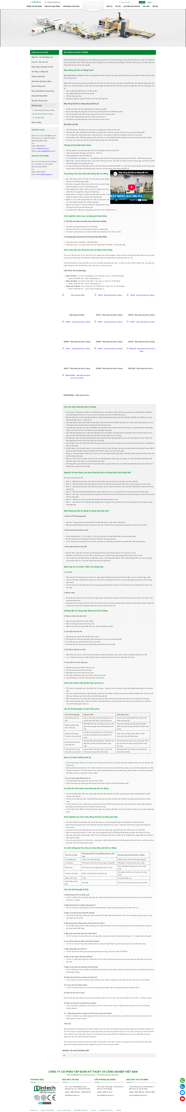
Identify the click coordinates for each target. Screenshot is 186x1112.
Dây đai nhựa (39, 117)
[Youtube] (182, 1098)
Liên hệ (155, 6)
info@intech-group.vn (53, 2)
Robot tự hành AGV (38, 76)
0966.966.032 (36, 2)
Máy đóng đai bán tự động (108, 44)
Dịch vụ (109, 6)
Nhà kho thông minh (38, 86)
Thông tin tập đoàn (34, 6)
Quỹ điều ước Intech (132, 6)
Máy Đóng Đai (91, 44)
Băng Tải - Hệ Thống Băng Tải (42, 57)
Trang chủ (33, 1110)
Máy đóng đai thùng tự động (44, 110)
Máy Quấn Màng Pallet (39, 96)
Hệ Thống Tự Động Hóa (40, 71)
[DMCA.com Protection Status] (44, 1103)
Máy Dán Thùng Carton (40, 100)
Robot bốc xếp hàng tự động (41, 81)
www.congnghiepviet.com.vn (46, 151)
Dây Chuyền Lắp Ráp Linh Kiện (42, 67)
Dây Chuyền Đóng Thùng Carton (43, 91)
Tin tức (118, 6)
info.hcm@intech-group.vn (44, 174)
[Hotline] (182, 1080)
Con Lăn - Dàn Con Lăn (40, 62)
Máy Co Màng (36, 122)
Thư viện (146, 6)
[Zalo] (182, 1086)
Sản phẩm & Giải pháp (71, 6)
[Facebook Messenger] (182, 1092)
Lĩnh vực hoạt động (52, 6)
